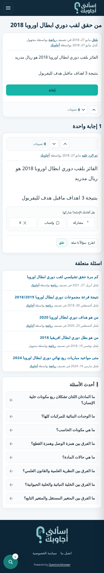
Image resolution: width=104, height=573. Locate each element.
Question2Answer (59, 564)
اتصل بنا (66, 553)
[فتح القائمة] (8, 8)
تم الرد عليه (90, 155)
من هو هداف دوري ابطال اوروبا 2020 (68, 317)
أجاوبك (35, 285)
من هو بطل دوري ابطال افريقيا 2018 (69, 337)
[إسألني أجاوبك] (85, 8)
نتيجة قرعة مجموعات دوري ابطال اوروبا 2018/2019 (56, 296)
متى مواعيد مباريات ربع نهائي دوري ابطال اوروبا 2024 (55, 357)
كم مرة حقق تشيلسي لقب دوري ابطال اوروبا (62, 276)
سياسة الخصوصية (45, 553)
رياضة (52, 40)
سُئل (95, 40)
